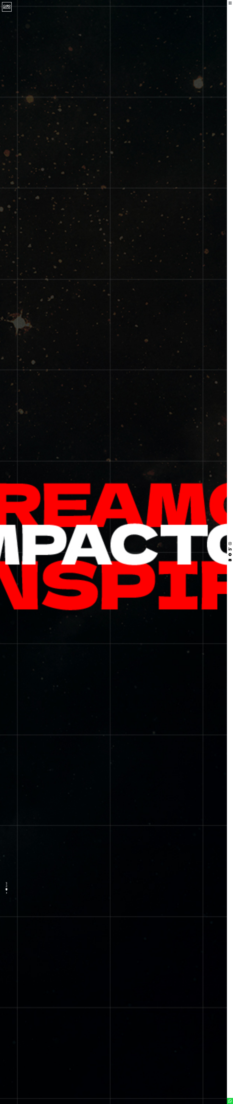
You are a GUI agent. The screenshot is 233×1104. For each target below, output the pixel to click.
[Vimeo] (230, 555)
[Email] (230, 560)
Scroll (6, 884)
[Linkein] (230, 549)
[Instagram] (230, 543)
